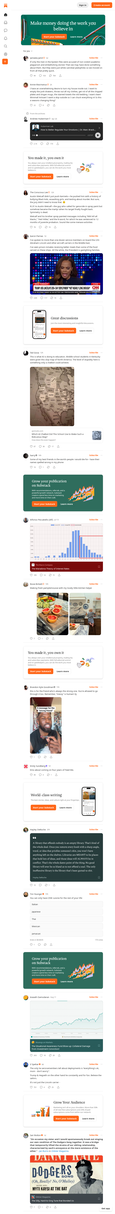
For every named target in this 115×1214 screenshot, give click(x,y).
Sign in (82, 5)
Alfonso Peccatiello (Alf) (41, 519)
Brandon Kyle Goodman (41, 687)
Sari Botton (35, 1135)
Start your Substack (54, 36)
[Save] (99, 566)
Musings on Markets (44, 1042)
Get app (106, 1208)
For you (26, 51)
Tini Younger (36, 894)
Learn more (76, 36)
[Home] (5, 5)
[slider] (61, 135)
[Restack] (48, 105)
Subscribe (93, 58)
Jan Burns (43, 1151)
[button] (5, 14)
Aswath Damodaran (39, 997)
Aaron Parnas (36, 236)
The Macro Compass (44, 565)
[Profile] (5, 54)
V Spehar (34, 1064)
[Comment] (41, 143)
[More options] (101, 58)
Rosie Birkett (36, 584)
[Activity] (5, 38)
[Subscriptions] (5, 22)
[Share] (60, 75)
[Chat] (5, 30)
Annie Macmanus (38, 84)
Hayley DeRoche (38, 829)
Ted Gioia (34, 352)
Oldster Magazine (59, 1151)
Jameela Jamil (36, 57)
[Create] (5, 61)
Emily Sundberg (37, 765)
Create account (102, 5)
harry (32, 455)
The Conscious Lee (39, 192)
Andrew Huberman (39, 118)
